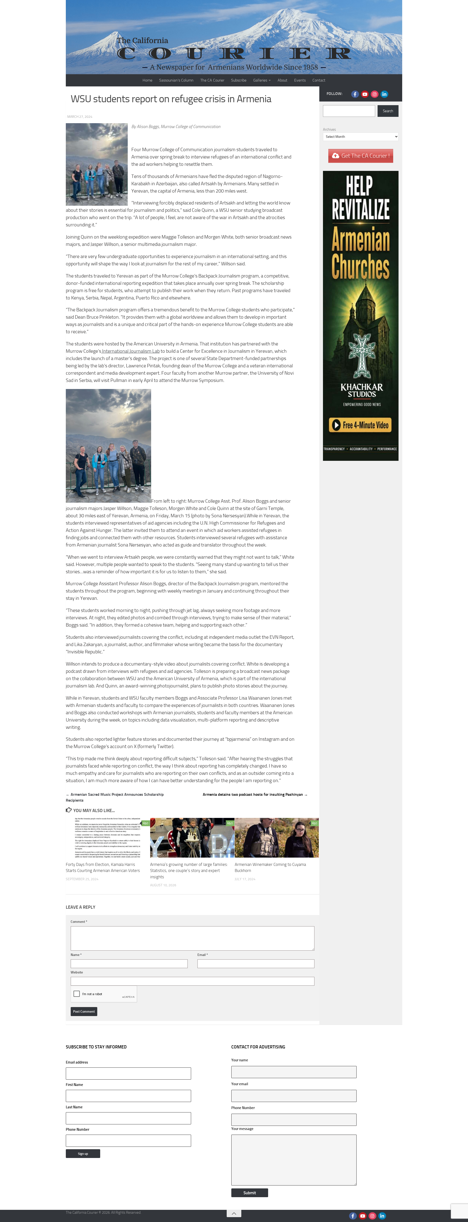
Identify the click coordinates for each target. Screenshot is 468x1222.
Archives (329, 129)
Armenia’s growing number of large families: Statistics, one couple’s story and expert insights (189, 870)
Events (300, 80)
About (282, 80)
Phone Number (77, 1129)
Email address (77, 1062)
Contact (318, 80)
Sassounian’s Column (176, 80)
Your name (239, 1060)
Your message (242, 1129)
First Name (74, 1085)
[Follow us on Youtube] (365, 94)
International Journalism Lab (130, 351)
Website (77, 972)
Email (202, 955)
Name (76, 955)
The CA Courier (212, 80)
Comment (79, 922)
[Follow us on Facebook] (355, 94)
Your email (239, 1084)
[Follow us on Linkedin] (384, 94)
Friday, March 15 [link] (173, 515)
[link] (130, 351)
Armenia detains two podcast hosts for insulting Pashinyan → (255, 794)
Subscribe (238, 80)
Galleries (260, 80)
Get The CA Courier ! (365, 155)
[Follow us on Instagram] (375, 94)
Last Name (74, 1107)
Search (388, 111)
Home (147, 80)
